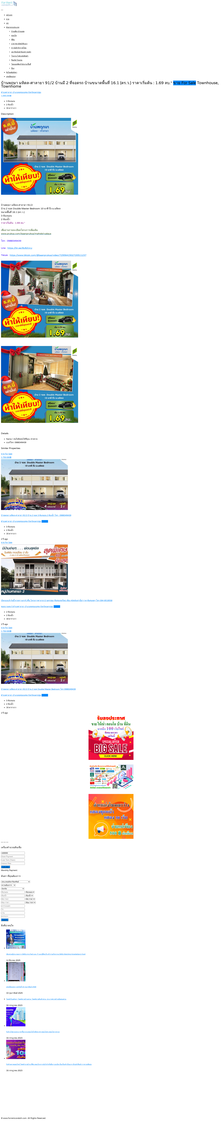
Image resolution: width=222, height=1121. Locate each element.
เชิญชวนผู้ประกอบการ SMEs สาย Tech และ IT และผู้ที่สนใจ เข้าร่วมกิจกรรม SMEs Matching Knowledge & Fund (45, 954)
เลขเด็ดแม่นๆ (11, 77)
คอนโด (14, 36)
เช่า (7, 23)
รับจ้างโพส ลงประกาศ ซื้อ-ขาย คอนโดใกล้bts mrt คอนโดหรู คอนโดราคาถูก (33, 1032)
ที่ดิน (13, 40)
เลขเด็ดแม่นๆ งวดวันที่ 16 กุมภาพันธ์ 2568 (21, 987)
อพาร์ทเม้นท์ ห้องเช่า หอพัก (21, 52)
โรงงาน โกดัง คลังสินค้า (19, 56)
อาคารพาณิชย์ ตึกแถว (19, 44)
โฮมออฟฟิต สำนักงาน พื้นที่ (21, 64)
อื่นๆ (12, 68)
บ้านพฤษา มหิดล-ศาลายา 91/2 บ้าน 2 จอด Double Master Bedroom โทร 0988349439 (38, 689)
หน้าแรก (9, 15)
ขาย (7, 19)
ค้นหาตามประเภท (12, 27)
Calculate (5, 867)
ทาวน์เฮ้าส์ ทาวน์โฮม (18, 48)
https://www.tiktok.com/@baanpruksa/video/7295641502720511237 (48, 255)
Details (45, 521)
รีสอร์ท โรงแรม (16, 60)
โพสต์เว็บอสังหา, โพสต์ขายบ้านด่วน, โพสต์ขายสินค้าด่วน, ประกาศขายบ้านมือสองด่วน (36, 999)
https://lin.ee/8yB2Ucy (19, 248)
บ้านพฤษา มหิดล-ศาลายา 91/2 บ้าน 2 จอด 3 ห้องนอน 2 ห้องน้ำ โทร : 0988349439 (36, 515)
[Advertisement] (111, 1097)
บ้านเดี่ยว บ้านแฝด (17, 31)
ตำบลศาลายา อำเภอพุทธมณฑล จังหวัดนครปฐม (21, 92)
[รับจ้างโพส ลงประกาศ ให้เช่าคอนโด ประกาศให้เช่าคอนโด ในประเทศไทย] (9, 6)
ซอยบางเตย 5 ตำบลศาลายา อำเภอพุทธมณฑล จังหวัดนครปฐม (27, 606)
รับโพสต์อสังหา (11, 72)
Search (4, 920)
